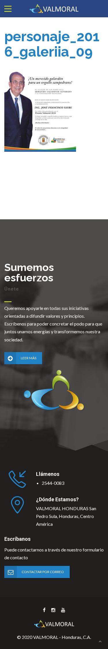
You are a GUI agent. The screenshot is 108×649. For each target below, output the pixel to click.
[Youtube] (63, 610)
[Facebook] (44, 610)
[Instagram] (53, 610)
